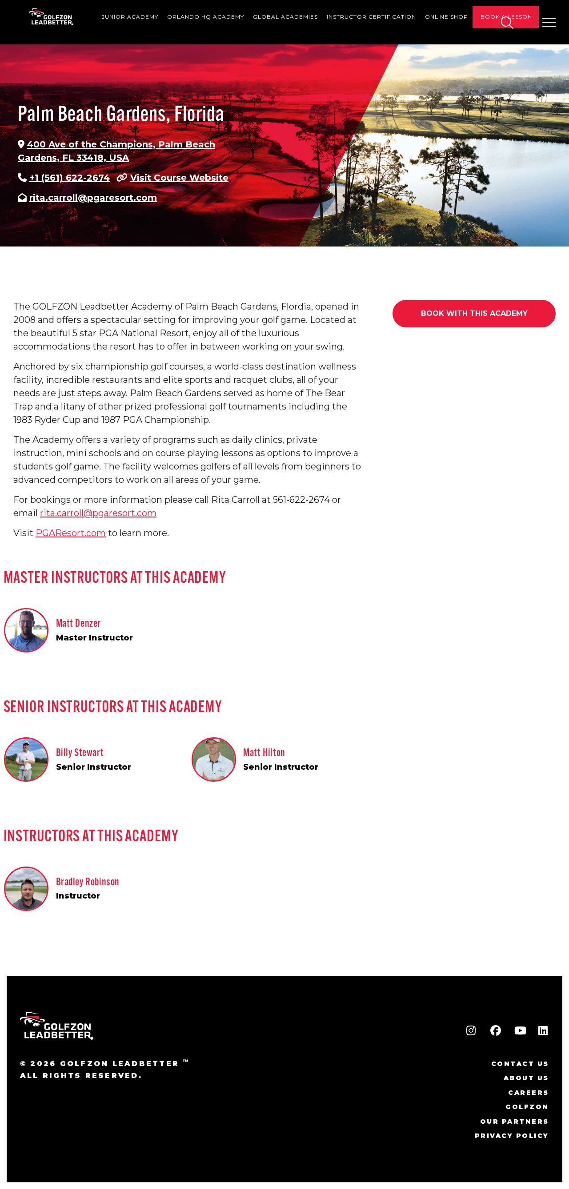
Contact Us (520, 1064)
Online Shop (446, 16)
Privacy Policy (512, 1136)
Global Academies (285, 16)
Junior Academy (130, 16)
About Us (526, 1078)
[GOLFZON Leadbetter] (51, 16)
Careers (528, 1093)
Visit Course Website (179, 177)
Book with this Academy (474, 313)
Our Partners (514, 1121)
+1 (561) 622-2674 (69, 177)
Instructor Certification (371, 16)
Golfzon (527, 1107)
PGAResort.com (71, 533)
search (506, 22)
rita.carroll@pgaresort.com (93, 197)
